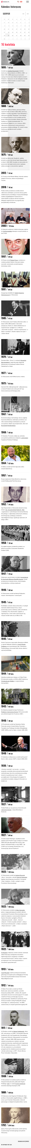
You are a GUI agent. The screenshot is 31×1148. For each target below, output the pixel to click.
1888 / (7, 1092)
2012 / (6, 173)
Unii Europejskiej (7, 231)
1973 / (7, 383)
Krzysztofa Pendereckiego (8, 425)
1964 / (7, 463)
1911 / (6, 1028)
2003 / (7, 225)
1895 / (7, 67)
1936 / (7, 765)
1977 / (6, 373)
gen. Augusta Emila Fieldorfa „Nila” (15, 510)
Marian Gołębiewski (18, 1031)
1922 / (7, 949)
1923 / (7, 871)
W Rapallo (4, 952)
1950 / (7, 543)
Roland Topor (14, 260)
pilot (8, 1083)
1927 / (6, 804)
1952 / (7, 504)
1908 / (7, 1076)
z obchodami (24, 438)
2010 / (6, 187)
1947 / (6, 573)
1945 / (6, 602)
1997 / (6, 256)
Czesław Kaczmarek (13, 71)
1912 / (7, 985)
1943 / (7, 706)
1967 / (6, 414)
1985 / (6, 318)
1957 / (6, 475)
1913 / (7, 969)
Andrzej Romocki (20, 875)
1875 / (7, 154)
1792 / (7, 1125)
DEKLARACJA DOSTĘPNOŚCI (23, 1141)
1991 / (6, 289)
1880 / (7, 106)
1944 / (7, 673)
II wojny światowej (20, 1083)
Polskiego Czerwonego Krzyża (9, 712)
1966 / (7, 432)
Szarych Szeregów (22, 877)
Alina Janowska (20, 910)
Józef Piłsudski (5, 972)
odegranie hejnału (6, 810)
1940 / (7, 720)
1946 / (7, 590)
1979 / (6, 357)
